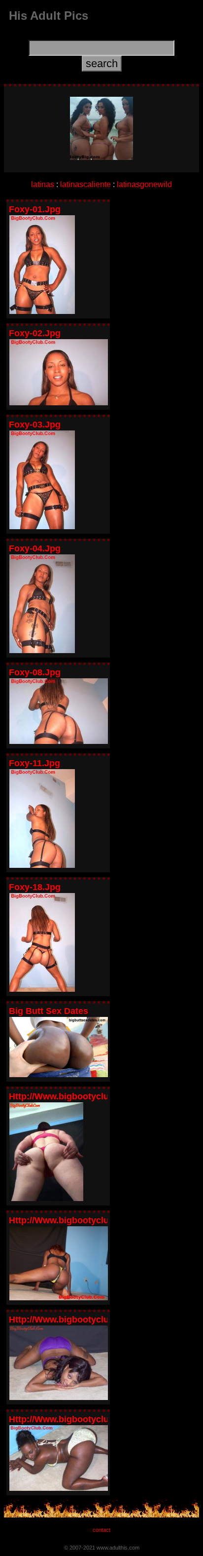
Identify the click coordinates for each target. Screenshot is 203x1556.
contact (101, 1530)
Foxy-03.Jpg (35, 424)
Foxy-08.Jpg (35, 672)
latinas (42, 184)
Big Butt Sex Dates (48, 1011)
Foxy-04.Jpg (35, 548)
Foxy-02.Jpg (35, 333)
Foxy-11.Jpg (34, 763)
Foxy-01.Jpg (35, 209)
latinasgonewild (144, 184)
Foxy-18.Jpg (35, 887)
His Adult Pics (48, 15)
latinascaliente (85, 184)
